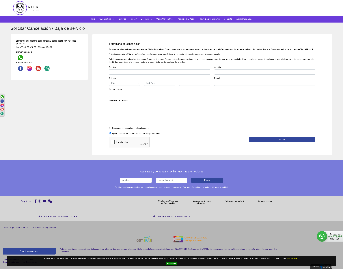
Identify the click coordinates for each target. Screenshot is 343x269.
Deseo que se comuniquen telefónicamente (130, 128)
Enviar (207, 180)
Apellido (217, 67)
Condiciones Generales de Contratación (168, 202)
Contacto (228, 19)
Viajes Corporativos (165, 19)
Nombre (112, 67)
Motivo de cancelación (118, 100)
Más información (293, 258)
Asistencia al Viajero (186, 19)
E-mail (217, 78)
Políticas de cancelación (235, 201)
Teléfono (112, 78)
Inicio (93, 19)
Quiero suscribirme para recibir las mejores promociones (136, 133)
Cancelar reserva (265, 201)
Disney (134, 19)
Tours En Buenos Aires (210, 19)
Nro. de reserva (115, 89)
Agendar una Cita (243, 19)
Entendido (171, 264)
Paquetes (122, 19)
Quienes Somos (106, 19)
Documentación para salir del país (201, 202)
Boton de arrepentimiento (29, 251)
